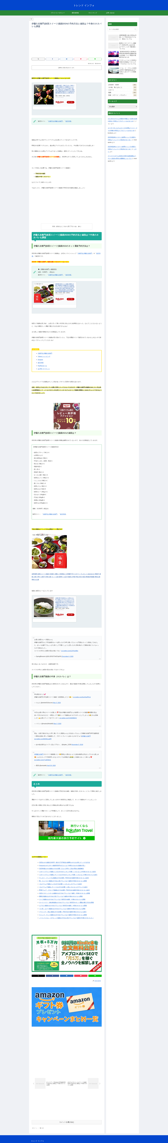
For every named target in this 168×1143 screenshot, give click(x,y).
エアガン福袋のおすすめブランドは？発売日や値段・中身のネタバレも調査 (63, 905)
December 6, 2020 (67, 656)
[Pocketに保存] (81, 976)
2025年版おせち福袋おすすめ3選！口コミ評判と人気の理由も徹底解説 (61, 868)
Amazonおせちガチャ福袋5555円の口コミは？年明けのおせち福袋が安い (62, 865)
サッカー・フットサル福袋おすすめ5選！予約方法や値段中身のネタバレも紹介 (64, 878)
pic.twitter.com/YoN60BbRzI (68, 718)
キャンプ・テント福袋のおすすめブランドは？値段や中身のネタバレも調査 (63, 915)
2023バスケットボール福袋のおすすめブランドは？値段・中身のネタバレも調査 (64, 893)
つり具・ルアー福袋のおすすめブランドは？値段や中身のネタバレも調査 (62, 908)
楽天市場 (68, 121)
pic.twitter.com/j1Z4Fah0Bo (69, 651)
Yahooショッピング (44, 356)
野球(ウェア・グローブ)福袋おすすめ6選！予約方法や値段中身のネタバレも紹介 (64, 890)
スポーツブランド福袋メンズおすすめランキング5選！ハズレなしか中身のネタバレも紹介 (67, 871)
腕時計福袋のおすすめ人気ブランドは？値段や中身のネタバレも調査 (61, 896)
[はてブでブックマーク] (66, 976)
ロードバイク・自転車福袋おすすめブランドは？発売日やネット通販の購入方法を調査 (66, 902)
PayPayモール (42, 365)
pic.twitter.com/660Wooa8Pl (43, 739)
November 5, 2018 (77, 744)
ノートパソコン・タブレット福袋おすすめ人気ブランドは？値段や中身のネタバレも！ (66, 918)
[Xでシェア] (38, 59)
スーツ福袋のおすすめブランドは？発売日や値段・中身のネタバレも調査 (62, 899)
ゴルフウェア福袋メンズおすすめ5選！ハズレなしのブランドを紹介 (60, 884)
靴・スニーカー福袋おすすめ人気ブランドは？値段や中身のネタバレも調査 (63, 881)
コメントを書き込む (66, 1122)
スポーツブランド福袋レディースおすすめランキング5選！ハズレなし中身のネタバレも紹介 (68, 874)
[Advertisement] (67, 43)
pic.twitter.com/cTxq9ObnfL (42, 760)
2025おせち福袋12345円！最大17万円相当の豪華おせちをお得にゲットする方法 (64, 862)
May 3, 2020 (57, 702)
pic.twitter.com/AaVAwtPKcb (82, 697)
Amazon (40, 359)
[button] (135, 51)
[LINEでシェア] (95, 59)
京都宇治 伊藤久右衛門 (55, 121)
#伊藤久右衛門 (86, 736)
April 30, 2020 (51, 765)
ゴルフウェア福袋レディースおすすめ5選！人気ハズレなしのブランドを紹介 (63, 887)
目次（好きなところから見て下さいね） (65, 226)
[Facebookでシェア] (52, 976)
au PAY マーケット (44, 369)
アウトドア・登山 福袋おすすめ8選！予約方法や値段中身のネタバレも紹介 (63, 912)
